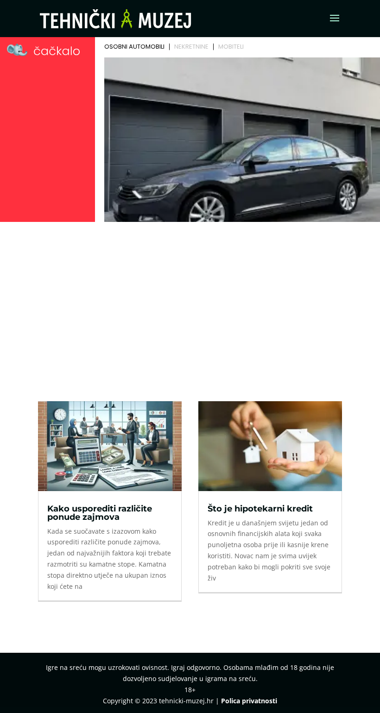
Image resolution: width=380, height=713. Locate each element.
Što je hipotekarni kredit (260, 509)
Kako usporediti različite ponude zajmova (99, 513)
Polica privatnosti (249, 700)
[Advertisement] (190, 295)
